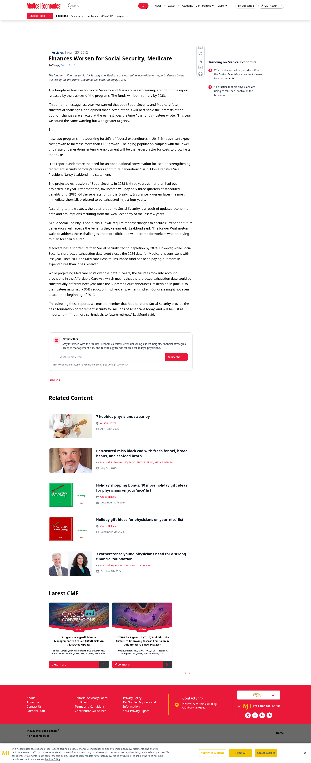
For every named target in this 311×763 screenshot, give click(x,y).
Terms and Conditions (90, 706)
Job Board (81, 702)
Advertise (33, 702)
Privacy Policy (132, 698)
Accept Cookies (266, 753)
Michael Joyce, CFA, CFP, (114, 565)
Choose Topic (37, 15)
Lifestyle (55, 379)
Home (280, 733)
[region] (155, 753)
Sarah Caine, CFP (140, 565)
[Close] (305, 753)
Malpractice (122, 16)
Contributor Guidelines (90, 711)
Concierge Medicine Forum (84, 16)
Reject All (240, 753)
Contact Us (34, 706)
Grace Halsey (108, 496)
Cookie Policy (52, 759)
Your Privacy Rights (136, 711)
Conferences (203, 5)
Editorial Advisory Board (91, 698)
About (31, 698)
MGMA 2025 (107, 16)
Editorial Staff (36, 711)
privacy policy (121, 364)
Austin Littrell (108, 423)
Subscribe (174, 357)
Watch (171, 5)
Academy (187, 5)
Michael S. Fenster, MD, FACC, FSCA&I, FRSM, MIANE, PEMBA (136, 462)
